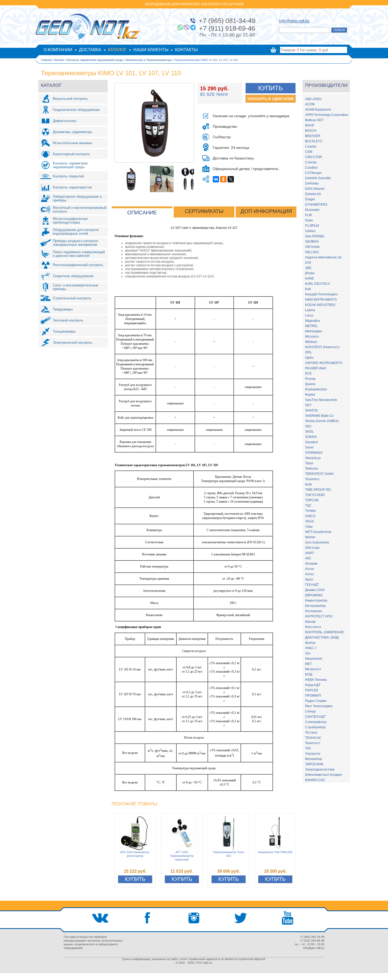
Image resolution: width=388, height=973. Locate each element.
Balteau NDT (314, 120)
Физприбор (313, 759)
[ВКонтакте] (216, 179)
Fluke (309, 220)
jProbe (310, 273)
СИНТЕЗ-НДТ (315, 717)
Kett (308, 289)
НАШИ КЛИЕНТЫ (150, 50)
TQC (308, 505)
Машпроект (314, 658)
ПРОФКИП (313, 695)
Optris (309, 358)
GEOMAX (312, 241)
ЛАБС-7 (311, 648)
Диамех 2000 (315, 590)
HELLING (312, 252)
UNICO (310, 516)
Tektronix (311, 468)
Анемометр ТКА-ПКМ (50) (275, 852)
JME (308, 268)
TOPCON (312, 500)
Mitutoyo (311, 342)
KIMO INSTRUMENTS (321, 299)
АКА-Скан (312, 548)
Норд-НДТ (312, 685)
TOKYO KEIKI (315, 495)
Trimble (310, 511)
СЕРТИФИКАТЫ (204, 211)
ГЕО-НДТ (312, 585)
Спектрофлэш (316, 722)
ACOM (310, 104)
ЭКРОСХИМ (314, 764)
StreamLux (313, 458)
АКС (308, 558)
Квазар (310, 622)
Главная (46, 60)
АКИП (309, 553)
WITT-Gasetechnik (318, 532)
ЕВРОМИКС (314, 595)
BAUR (309, 125)
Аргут (309, 579)
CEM (308, 152)
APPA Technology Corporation (326, 115)
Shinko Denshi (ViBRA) (322, 421)
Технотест (312, 743)
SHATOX (311, 410)
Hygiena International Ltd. (323, 257)
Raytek (310, 394)
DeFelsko (312, 183)
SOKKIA (311, 437)
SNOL (309, 431)
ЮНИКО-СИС (315, 780)
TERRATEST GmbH (319, 474)
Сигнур (310, 711)
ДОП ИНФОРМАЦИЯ (266, 211)
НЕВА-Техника (316, 680)
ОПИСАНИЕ (142, 212)
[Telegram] (193, 27)
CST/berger (313, 173)
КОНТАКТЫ (186, 50)
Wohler (310, 537)
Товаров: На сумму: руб (304, 50)
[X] (231, 179)
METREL (311, 326)
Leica (309, 315)
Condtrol (311, 167)
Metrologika (313, 331)
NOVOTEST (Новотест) (322, 347)
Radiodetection (316, 389)
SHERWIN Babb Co (319, 416)
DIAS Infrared (314, 189)
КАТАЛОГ (117, 50)
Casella (310, 146)
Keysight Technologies (321, 294)
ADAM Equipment (318, 109)
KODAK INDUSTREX (320, 305)
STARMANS (314, 453)
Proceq (310, 379)
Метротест (313, 669)
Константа (313, 627)
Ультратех (312, 753)
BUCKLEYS (313, 141)
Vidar (309, 526)
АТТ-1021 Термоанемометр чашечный (181, 856)
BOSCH (310, 131)
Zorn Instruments (317, 542)
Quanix (310, 384)
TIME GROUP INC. (318, 490)
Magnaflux (312, 321)
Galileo (310, 231)
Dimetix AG (313, 194)
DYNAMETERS (316, 204)
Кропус (310, 643)
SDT (308, 405)
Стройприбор (315, 727)
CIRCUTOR (313, 157)
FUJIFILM (312, 226)
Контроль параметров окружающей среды (95, 60)
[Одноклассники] (223, 179)
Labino (310, 310)
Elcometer (312, 210)
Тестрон (311, 732)
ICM (308, 262)
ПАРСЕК (311, 690)
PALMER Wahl (315, 368)
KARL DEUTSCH (317, 284)
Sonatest (311, 442)
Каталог (59, 60)
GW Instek (312, 247)
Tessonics (312, 479)
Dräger (310, 199)
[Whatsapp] (180, 27)
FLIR (308, 215)
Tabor (309, 463)
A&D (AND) (313, 99)
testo (308, 484)
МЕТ (308, 664)
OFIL (308, 352)
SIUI (308, 426)
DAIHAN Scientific (318, 178)
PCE (308, 373)
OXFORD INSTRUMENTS (323, 363)
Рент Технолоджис (319, 706)
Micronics (312, 336)
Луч (307, 653)
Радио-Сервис (316, 701)
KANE (309, 278)
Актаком (311, 563)
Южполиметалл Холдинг (323, 775)
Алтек (309, 569)
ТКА (308, 748)
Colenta (310, 162)
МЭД (308, 674)
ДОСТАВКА (90, 50)
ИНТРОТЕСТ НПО (318, 616)
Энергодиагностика (319, 769)
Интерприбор (315, 606)
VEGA (309, 521)
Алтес (309, 574)
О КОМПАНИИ (58, 50)
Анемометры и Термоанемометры (149, 60)
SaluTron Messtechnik (321, 400)
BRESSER (312, 136)
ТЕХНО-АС (313, 738)
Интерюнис (313, 611)
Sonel (309, 447)
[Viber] (186, 27)
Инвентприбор (316, 600)
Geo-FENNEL (315, 236)
